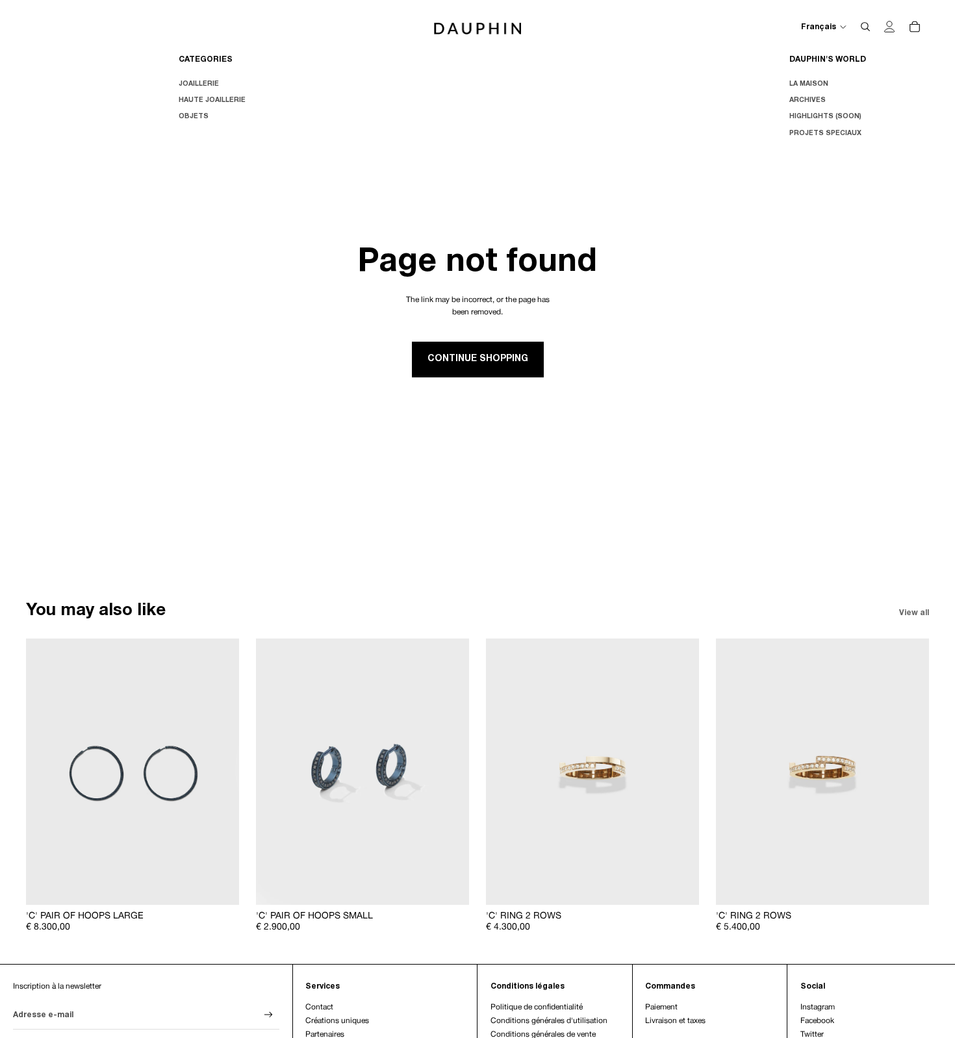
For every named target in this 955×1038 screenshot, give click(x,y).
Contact (319, 1007)
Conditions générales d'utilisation (548, 1020)
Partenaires (324, 1034)
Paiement (661, 1007)
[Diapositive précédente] (45, 771)
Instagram (817, 1007)
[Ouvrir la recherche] (865, 26)
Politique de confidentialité (536, 1007)
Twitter (812, 1034)
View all (914, 612)
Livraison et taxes (675, 1020)
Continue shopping (477, 359)
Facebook (817, 1020)
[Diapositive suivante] (219, 771)
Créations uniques (337, 1020)
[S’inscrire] (268, 1015)
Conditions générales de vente (543, 1034)
